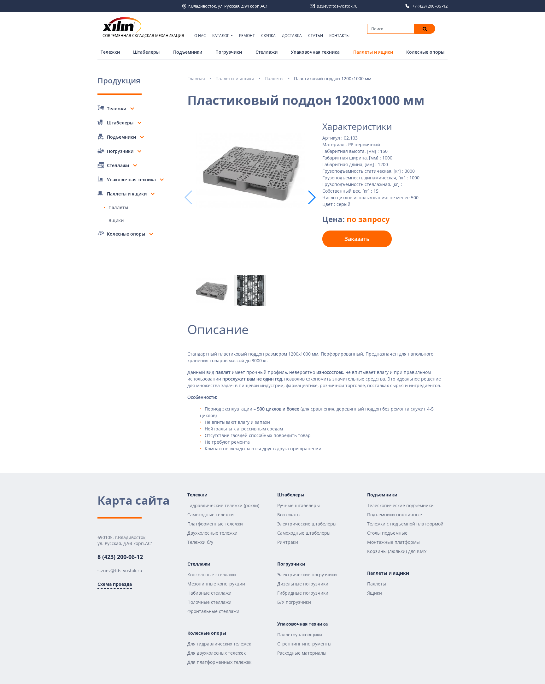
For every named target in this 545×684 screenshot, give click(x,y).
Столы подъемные (387, 533)
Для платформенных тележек (219, 662)
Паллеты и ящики (373, 52)
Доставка (292, 35)
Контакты (339, 35)
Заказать (357, 239)
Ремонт (247, 35)
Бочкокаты (289, 515)
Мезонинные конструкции (216, 584)
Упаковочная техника (315, 52)
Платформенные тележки (215, 524)
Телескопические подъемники (400, 505)
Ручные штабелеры (298, 505)
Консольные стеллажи (211, 575)
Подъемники (187, 52)
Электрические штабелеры (307, 524)
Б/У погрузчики (294, 602)
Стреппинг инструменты (304, 644)
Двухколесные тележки (212, 533)
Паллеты (118, 207)
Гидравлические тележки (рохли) (223, 505)
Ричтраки (287, 542)
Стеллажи (266, 52)
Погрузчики (228, 52)
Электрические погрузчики (307, 575)
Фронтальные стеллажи (213, 611)
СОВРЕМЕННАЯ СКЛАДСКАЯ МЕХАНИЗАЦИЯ (143, 35)
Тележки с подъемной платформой (405, 524)
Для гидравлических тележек (219, 644)
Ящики (116, 220)
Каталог (221, 35)
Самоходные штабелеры (304, 533)
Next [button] (311, 197)
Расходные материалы (301, 653)
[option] (250, 171)
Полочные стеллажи (209, 602)
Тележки (110, 52)
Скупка (268, 35)
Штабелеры (146, 52)
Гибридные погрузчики (302, 593)
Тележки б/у (200, 542)
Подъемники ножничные (394, 515)
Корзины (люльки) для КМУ (397, 551)
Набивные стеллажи (209, 593)
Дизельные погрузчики (302, 584)
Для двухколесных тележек (216, 653)
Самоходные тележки (210, 515)
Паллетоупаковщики (299, 635)
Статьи (315, 35)
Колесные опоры (425, 52)
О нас (200, 35)
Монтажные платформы (393, 542)
